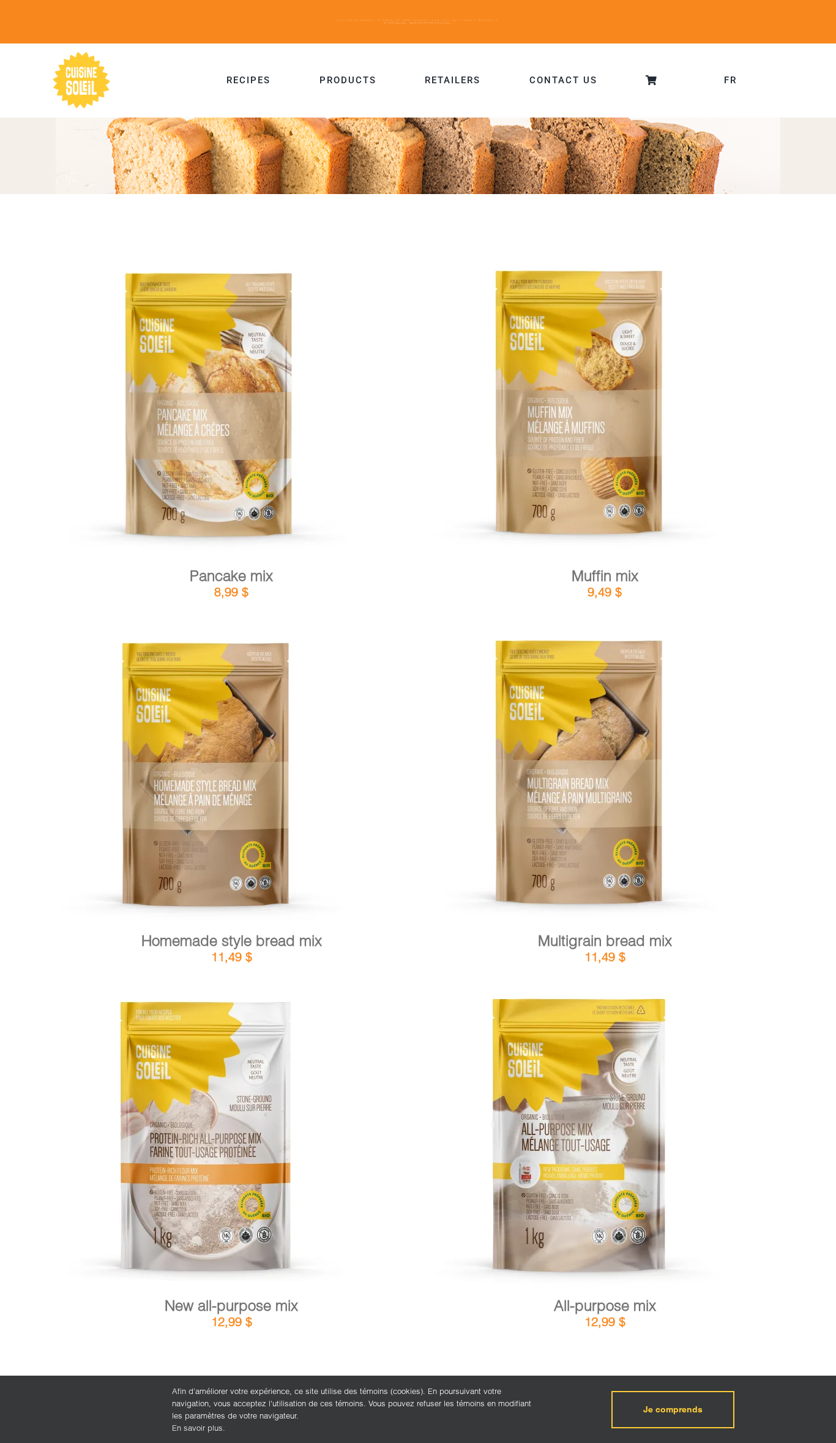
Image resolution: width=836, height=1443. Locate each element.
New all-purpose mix (231, 1305)
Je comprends (673, 1409)
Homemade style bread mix (231, 941)
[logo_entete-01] (81, 55)
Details (242, 411)
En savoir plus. (198, 1428)
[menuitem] (730, 80)
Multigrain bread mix (605, 941)
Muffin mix (605, 576)
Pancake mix (231, 576)
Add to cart (172, 411)
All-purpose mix (605, 1305)
